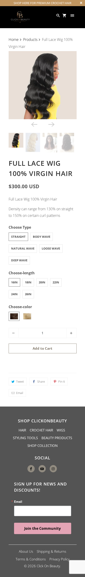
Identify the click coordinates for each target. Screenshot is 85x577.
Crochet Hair (41, 430)
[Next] (51, 124)
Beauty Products (56, 438)
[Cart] (64, 15)
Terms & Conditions (31, 559)
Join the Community (42, 528)
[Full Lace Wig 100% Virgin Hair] (43, 85)
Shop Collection (42, 445)
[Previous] (34, 124)
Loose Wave (51, 248)
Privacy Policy (59, 559)
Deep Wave (19, 260)
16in (14, 282)
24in (14, 294)
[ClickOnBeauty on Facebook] (31, 468)
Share (41, 381)
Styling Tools (25, 438)
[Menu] (72, 15)
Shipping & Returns (51, 551)
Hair (22, 430)
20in (42, 282)
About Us (26, 551)
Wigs (61, 430)
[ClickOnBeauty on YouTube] (42, 468)
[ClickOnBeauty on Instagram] (53, 468)
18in (28, 282)
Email (19, 393)
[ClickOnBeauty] (20, 17)
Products (30, 39)
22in (56, 282)
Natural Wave (22, 248)
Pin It (61, 381)
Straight (18, 237)
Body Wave (41, 237)
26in (28, 294)
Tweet (20, 381)
